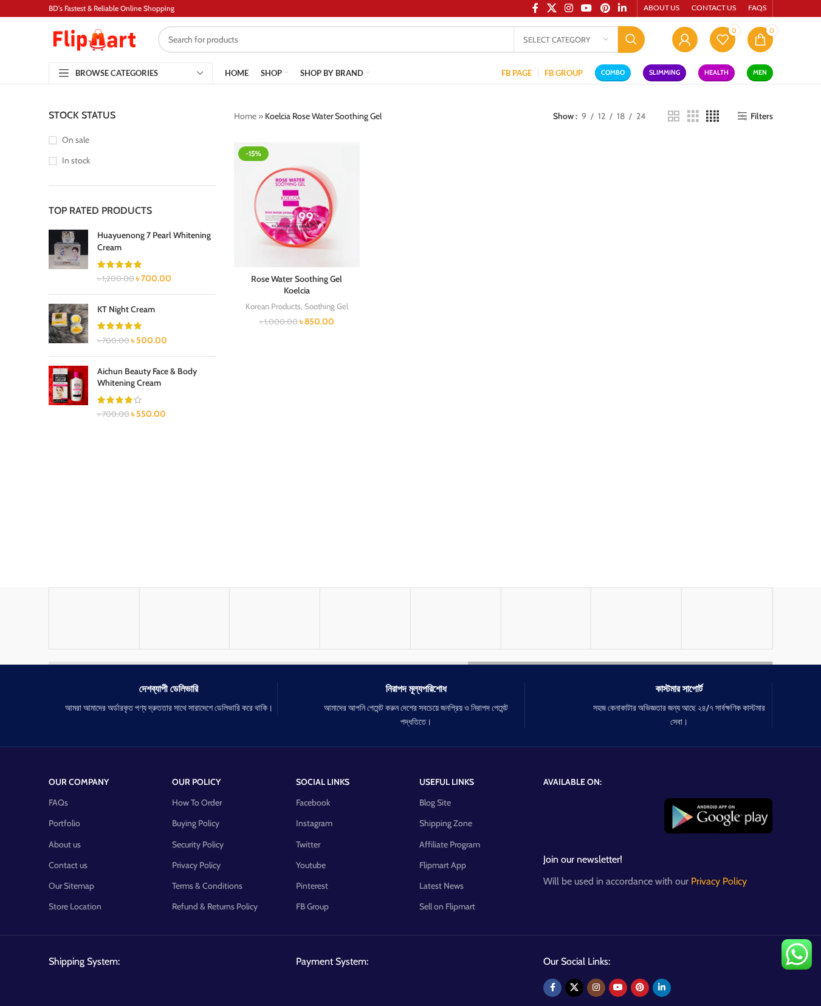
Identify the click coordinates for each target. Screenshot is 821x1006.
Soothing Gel (326, 306)
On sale (75, 139)
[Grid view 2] (673, 116)
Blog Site (435, 802)
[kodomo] (94, 618)
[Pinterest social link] (640, 988)
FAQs (58, 802)
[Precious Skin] (546, 618)
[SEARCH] (631, 39)
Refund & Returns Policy (215, 906)
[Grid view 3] (693, 116)
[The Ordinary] (275, 618)
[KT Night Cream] (68, 325)
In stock (76, 160)
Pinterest (312, 885)
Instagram (314, 823)
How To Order (197, 802)
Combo (613, 72)
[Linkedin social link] (662, 988)
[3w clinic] (727, 618)
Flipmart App (442, 865)
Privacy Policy (196, 865)
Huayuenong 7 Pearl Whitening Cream (154, 241)
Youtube (311, 865)
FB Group (312, 906)
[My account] (685, 39)
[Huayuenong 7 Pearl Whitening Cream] (68, 257)
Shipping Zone (445, 823)
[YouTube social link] (618, 988)
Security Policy (198, 844)
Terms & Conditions (207, 885)
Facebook (313, 802)
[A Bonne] (636, 618)
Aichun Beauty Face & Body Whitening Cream (147, 377)
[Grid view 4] (712, 116)
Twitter (308, 844)
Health (716, 72)
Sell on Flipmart (447, 906)
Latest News (441, 885)
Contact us (68, 865)
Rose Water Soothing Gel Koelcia (296, 284)
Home (245, 116)
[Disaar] (456, 618)
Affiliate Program (449, 844)
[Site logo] (94, 38)
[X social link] (574, 988)
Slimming (664, 72)
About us (65, 844)
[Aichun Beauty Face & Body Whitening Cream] (68, 393)
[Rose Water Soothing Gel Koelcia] (297, 205)
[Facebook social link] (552, 988)
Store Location (75, 906)
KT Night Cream (126, 309)
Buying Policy (195, 823)
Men (760, 72)
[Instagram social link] (596, 988)
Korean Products (273, 306)
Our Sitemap (71, 885)
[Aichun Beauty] (184, 618)
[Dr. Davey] (365, 618)
